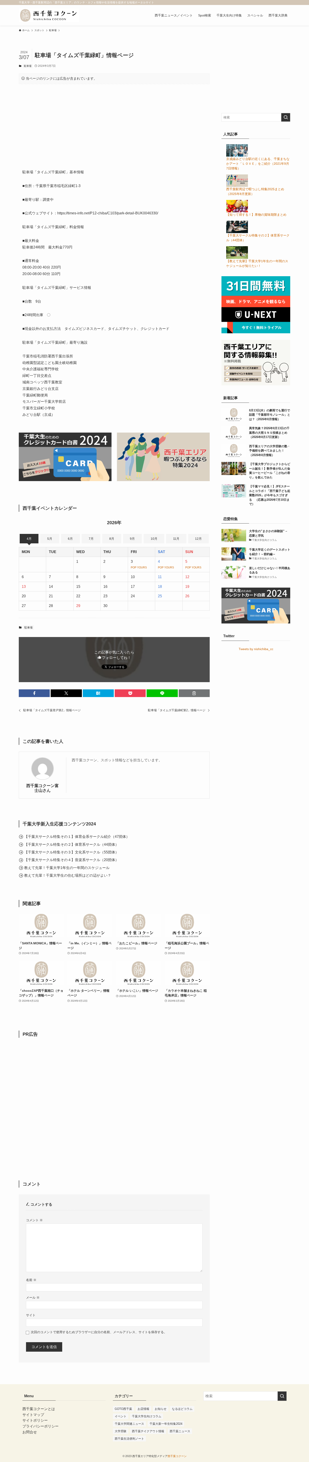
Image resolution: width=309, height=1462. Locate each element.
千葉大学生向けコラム (146, 1416)
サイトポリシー (35, 1420)
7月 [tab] (91, 538)
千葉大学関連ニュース (129, 1423)
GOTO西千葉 (123, 1409)
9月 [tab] (132, 538)
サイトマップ (33, 1415)
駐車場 (27, 66)
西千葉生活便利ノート (129, 1438)
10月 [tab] (154, 538)
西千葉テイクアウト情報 (148, 1431)
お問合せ (29, 1432)
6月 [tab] (70, 538)
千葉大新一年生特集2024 (166, 1423)
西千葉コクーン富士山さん (42, 788)
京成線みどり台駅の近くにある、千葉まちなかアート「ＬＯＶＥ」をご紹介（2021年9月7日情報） (258, 163)
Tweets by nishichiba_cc (256, 649)
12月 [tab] (198, 538)
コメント (34, 1220)
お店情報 (143, 1409)
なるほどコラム (182, 1409)
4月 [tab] (29, 538)
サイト (31, 1315)
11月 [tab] (176, 538)
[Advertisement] (114, 123)
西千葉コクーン (177, 1456)
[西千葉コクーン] (49, 15)
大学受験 (120, 1431)
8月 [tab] (111, 538)
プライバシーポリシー (40, 1426)
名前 (31, 1280)
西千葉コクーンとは (38, 1409)
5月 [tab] (49, 538)
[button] (34, 693)
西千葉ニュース (180, 1431)
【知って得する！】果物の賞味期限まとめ (256, 214)
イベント (120, 1416)
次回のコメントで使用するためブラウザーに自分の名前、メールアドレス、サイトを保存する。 (99, 1332)
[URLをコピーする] (194, 693)
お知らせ (160, 1409)
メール (33, 1297)
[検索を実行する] (285, 117)
